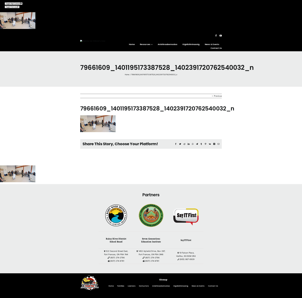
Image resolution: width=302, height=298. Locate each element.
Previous (218, 96)
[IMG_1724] (92, 41)
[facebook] (216, 35)
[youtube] (221, 35)
